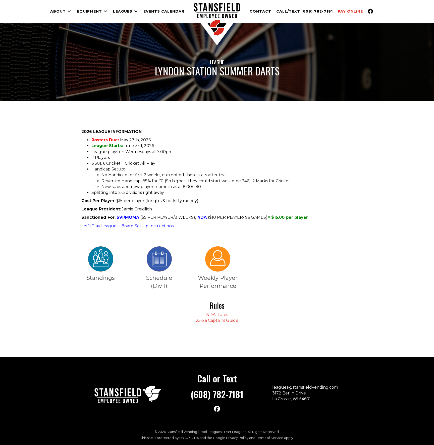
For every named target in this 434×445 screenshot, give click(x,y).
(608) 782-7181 (217, 394)
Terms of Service (269, 438)
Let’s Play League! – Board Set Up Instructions (127, 226)
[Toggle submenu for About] (69, 11)
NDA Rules (217, 314)
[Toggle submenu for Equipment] (105, 11)
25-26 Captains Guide (217, 320)
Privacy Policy (237, 438)
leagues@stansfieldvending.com (305, 387)
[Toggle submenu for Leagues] (136, 11)
